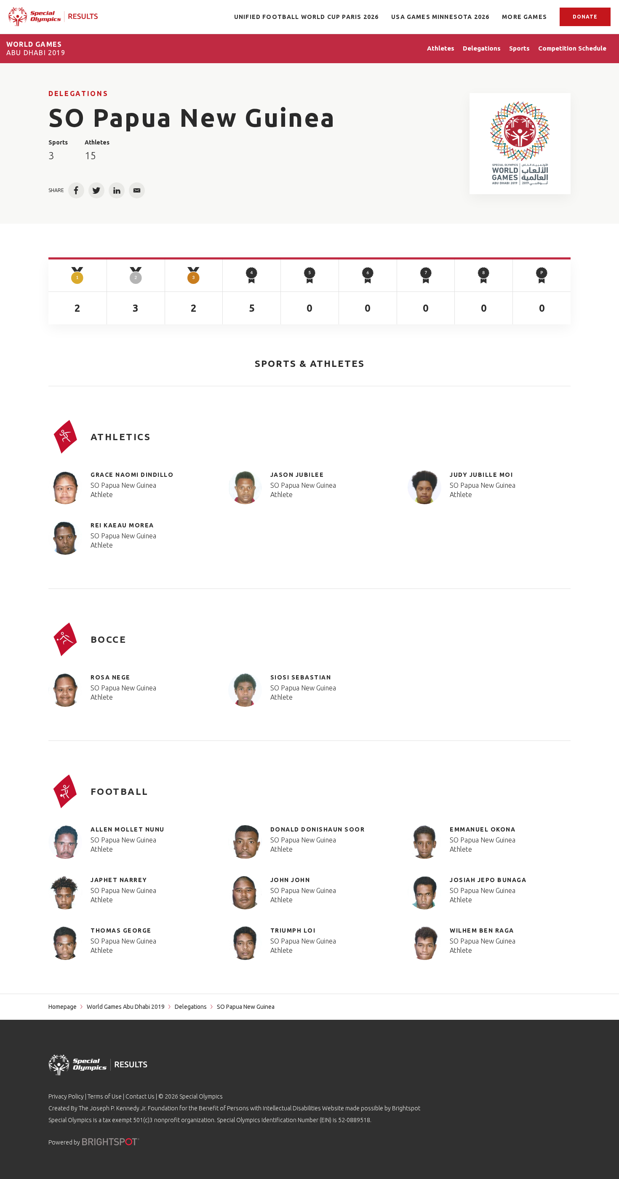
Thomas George (121, 930)
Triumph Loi (293, 930)
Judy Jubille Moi (481, 474)
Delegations (78, 93)
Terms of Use (105, 1096)
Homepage (62, 1006)
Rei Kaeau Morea (122, 525)
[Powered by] (110, 1141)
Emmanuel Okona (482, 829)
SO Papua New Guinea (123, 485)
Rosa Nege (111, 677)
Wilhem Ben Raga (482, 930)
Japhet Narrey (119, 880)
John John (290, 880)
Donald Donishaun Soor (317, 829)
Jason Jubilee (297, 474)
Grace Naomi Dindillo (132, 474)
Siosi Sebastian (300, 677)
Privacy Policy (66, 1096)
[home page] (53, 16)
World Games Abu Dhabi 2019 (126, 1006)
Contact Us (140, 1096)
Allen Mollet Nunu (128, 829)
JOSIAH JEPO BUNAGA (488, 880)
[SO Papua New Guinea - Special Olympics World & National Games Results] (520, 144)
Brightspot (406, 1108)
